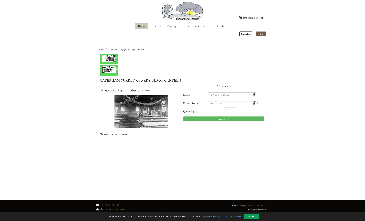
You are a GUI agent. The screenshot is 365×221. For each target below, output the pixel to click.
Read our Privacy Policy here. (226, 216)
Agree (251, 216)
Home (102, 49)
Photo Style (190, 103)
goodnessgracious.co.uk (255, 205)
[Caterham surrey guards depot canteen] (141, 111)
